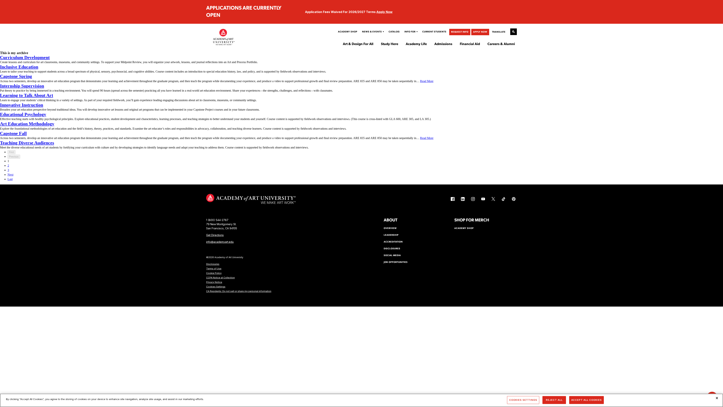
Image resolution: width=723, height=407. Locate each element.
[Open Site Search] (513, 31)
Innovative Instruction (21, 105)
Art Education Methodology (27, 123)
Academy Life (416, 44)
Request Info (459, 32)
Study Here (389, 44)
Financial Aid (470, 44)
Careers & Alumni (501, 44)
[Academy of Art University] (224, 36)
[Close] (717, 398)
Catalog (394, 32)
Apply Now (384, 12)
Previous (14, 156)
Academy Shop (347, 32)
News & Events (372, 32)
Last (10, 179)
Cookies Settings (215, 286)
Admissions (443, 44)
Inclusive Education (19, 66)
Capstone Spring (16, 76)
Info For (410, 32)
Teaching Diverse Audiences (27, 142)
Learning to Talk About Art (26, 95)
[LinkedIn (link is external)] (463, 199)
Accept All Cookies (586, 399)
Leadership (391, 235)
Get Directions (215, 235)
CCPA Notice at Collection (220, 277)
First (11, 152)
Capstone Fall (13, 133)
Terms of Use (213, 268)
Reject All (554, 399)
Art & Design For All (358, 44)
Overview (390, 228)
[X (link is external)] (493, 199)
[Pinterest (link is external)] (513, 199)
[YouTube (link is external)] (483, 199)
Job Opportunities (396, 262)
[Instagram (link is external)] (473, 199)
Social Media (392, 255)
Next (10, 174)
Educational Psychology (23, 114)
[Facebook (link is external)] (452, 199)
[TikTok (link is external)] (503, 199)
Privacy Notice (214, 282)
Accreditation (393, 242)
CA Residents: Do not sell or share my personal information (238, 291)
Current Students (434, 32)
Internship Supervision (22, 85)
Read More (426, 81)
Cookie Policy (214, 273)
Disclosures (212, 264)
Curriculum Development (25, 57)
